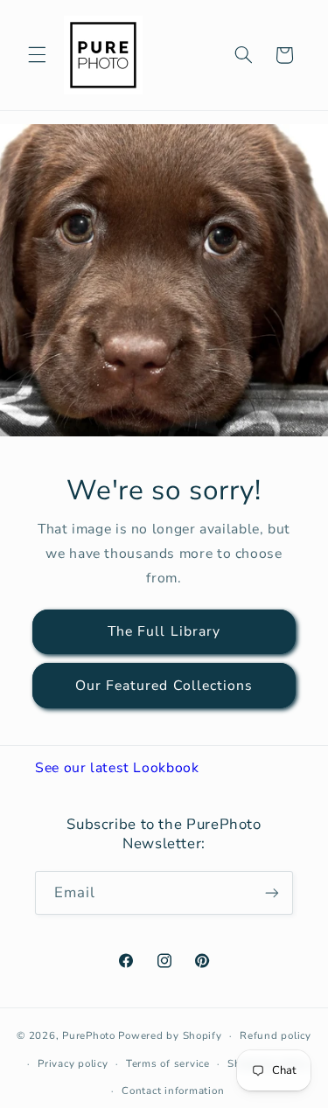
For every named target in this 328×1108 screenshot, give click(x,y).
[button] (37, 55)
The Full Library (164, 631)
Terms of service (168, 1063)
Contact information (173, 1091)
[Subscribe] (272, 892)
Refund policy (275, 1035)
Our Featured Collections (164, 684)
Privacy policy (73, 1063)
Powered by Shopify (169, 1035)
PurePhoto (88, 1035)
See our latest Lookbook (117, 767)
